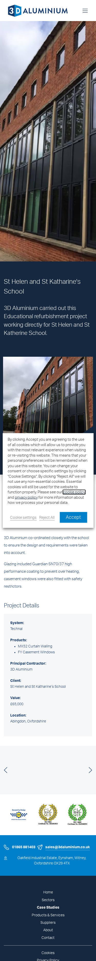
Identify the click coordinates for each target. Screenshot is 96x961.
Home (48, 892)
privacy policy (26, 497)
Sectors (48, 900)
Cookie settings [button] (23, 517)
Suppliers (48, 923)
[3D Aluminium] (36, 10)
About (48, 930)
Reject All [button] (47, 517)
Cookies (48, 953)
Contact (48, 938)
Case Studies (48, 907)
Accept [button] (73, 517)
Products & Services (48, 915)
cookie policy (74, 492)
